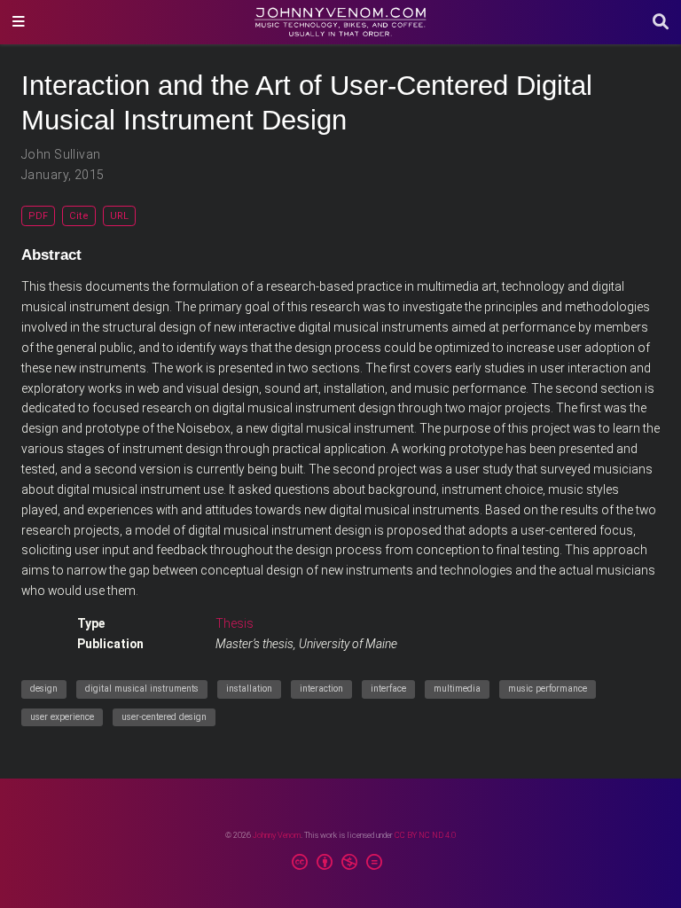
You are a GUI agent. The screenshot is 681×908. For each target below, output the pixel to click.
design (44, 688)
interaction (321, 688)
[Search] (661, 22)
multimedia (457, 688)
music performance (547, 688)
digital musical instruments (142, 688)
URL (119, 216)
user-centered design (164, 717)
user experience (62, 717)
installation (249, 688)
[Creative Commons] (340, 864)
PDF (38, 216)
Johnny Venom (277, 835)
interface (388, 688)
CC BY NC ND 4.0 (425, 835)
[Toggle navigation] (18, 22)
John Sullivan (60, 154)
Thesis (234, 623)
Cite (79, 216)
